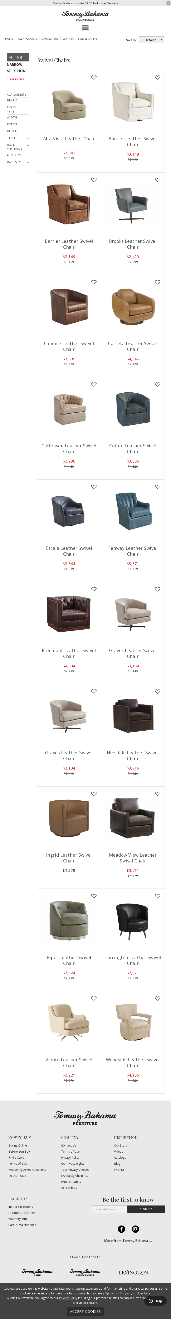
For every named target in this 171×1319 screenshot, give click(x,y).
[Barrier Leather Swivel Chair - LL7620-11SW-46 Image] (132, 102)
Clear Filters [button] (15, 79)
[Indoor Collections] (37, 1272)
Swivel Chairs (87, 38)
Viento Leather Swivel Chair (69, 1062)
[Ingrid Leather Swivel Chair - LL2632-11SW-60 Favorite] (94, 794)
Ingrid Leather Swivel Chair (69, 858)
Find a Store (16, 1157)
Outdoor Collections (21, 1212)
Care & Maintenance (22, 1224)
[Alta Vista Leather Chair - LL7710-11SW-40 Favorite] (94, 78)
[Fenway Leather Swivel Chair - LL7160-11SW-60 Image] (132, 511)
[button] (85, 28)
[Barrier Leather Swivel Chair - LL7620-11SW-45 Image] (69, 204)
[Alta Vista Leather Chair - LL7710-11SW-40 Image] (69, 102)
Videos (118, 1151)
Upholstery (49, 38)
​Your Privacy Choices (75, 1169)
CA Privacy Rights (72, 1163)
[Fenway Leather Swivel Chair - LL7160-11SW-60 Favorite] (158, 487)
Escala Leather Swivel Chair (69, 551)
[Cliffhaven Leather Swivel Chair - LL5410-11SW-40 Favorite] (94, 385)
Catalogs (120, 1157)
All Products (27, 38)
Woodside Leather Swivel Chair (133, 1062)
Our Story (120, 1145)
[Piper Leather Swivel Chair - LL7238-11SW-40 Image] (69, 920)
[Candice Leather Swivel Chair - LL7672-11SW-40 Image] (69, 306)
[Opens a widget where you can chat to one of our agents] (155, 1301)
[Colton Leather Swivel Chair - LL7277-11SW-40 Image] (132, 409)
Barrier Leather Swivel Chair (133, 141)
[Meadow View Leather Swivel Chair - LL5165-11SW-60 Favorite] (158, 794)
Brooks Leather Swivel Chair (133, 244)
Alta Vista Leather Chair (69, 139)
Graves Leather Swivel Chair (133, 653)
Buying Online (17, 1145)
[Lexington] (133, 1272)
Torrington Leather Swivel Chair (133, 960)
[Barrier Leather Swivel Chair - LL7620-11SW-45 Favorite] (94, 180)
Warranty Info (17, 1218)
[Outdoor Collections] (85, 1272)
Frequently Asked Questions (27, 1169)
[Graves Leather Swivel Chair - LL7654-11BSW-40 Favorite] (94, 692)
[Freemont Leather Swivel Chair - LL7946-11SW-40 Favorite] (94, 589)
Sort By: (132, 40)
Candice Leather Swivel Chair (69, 346)
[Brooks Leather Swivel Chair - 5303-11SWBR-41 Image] (132, 204)
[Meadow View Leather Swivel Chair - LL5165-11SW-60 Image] (132, 818)
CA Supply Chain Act (74, 1175)
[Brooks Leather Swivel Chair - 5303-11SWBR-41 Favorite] (158, 180)
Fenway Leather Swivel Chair (132, 551)
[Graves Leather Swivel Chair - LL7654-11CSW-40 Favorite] (158, 589)
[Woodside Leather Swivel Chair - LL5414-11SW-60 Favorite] (158, 999)
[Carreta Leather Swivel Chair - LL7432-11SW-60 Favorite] (158, 282)
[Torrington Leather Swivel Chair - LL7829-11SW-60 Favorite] (158, 896)
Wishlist (119, 1169)
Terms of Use (70, 1151)
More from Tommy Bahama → (128, 1240)
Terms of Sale (17, 1163)
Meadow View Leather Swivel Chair (133, 858)
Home (9, 38)
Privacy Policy (70, 1157)
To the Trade (17, 1175)
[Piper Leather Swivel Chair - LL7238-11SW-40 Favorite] (94, 896)
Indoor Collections (20, 1206)
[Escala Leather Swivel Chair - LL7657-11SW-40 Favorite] (94, 487)
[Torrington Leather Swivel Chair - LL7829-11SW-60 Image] (132, 920)
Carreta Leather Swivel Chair (133, 346)
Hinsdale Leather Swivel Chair (133, 755)
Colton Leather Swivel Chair (132, 448)
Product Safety (71, 1181)
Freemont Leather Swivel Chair (69, 653)
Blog (117, 1163)
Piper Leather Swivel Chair (69, 960)
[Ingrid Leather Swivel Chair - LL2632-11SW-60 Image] (69, 818)
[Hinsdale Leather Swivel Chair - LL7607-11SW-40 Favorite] (158, 692)
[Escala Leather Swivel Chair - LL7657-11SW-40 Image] (69, 511)
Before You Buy (19, 1151)
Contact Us (68, 1145)
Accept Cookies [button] (85, 1311)
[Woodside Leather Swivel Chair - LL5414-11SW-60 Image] (132, 1023)
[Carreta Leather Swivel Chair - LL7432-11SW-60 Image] (132, 306)
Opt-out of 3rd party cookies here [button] (127, 1293)
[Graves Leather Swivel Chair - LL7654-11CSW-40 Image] (132, 613)
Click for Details (69, 164)
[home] (85, 15)
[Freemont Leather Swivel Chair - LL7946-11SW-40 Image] (69, 613)
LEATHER (68, 38)
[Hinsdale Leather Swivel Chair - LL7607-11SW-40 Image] (132, 716)
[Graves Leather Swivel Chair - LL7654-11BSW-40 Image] (69, 716)
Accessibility (69, 1187)
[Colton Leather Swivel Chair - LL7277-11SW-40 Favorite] (158, 385)
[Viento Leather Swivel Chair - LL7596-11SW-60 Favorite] (94, 999)
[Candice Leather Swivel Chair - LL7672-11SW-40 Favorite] (94, 282)
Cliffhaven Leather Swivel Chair (69, 448)
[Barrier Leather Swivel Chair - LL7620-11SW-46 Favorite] (158, 78)
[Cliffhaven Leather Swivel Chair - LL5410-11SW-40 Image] (69, 409)
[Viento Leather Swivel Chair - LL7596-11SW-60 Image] (69, 1023)
